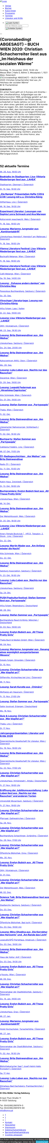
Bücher (8, 8)
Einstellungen (42, 1142)
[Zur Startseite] (3, 1)
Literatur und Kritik (14, 18)
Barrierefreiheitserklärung (17, 1132)
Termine (9, 15)
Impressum (10, 1127)
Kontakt (8, 1122)
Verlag (8, 5)
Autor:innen (10, 10)
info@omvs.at (6, 1110)
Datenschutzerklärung (15, 1130)
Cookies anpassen (13, 1135)
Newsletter (10, 1125)
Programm (10, 13)
